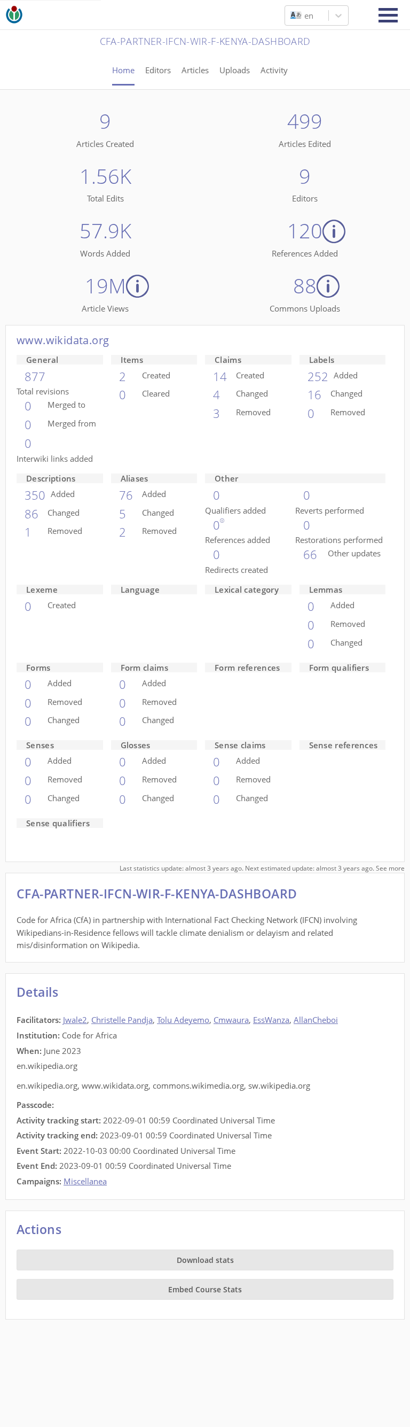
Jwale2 (75, 1019)
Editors (158, 70)
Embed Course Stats (205, 1289)
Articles (195, 70)
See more (390, 868)
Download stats (205, 1260)
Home (123, 70)
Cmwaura (231, 1019)
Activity (274, 70)
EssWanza (271, 1019)
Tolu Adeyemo (183, 1019)
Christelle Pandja (122, 1019)
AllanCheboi (316, 1019)
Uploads (234, 70)
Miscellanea (85, 1181)
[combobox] (291, 15)
